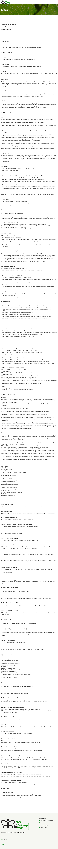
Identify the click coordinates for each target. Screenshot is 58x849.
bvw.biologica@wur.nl (6, 839)
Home (2, 16)
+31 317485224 (5, 842)
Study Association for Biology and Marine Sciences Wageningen (13, 832)
